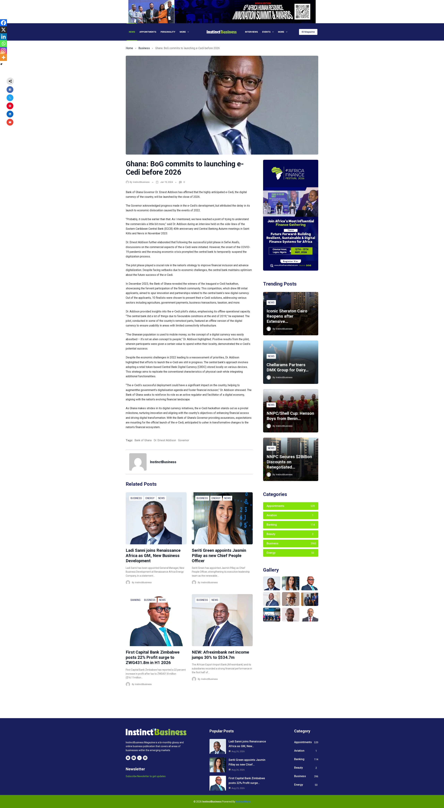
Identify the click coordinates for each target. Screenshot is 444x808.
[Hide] (1, 64)
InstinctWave (243, 801)
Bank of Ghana (143, 440)
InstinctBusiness (141, 182)
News (132, 32)
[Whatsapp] (3, 43)
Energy (150, 498)
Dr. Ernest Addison (165, 440)
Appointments (147, 32)
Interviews (251, 32)
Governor (183, 440)
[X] (3, 29)
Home (129, 48)
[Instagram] (3, 50)
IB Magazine (308, 31)
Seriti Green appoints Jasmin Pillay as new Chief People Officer (219, 555)
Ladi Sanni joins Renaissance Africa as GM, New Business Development (153, 555)
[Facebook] (3, 22)
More (183, 32)
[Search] (294, 32)
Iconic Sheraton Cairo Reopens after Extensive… (287, 316)
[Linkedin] (3, 36)
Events (266, 32)
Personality (168, 32)
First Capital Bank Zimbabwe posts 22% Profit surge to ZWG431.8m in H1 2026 (153, 657)
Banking (135, 600)
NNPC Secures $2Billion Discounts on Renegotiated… (289, 462)
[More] (3, 57)
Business (144, 48)
